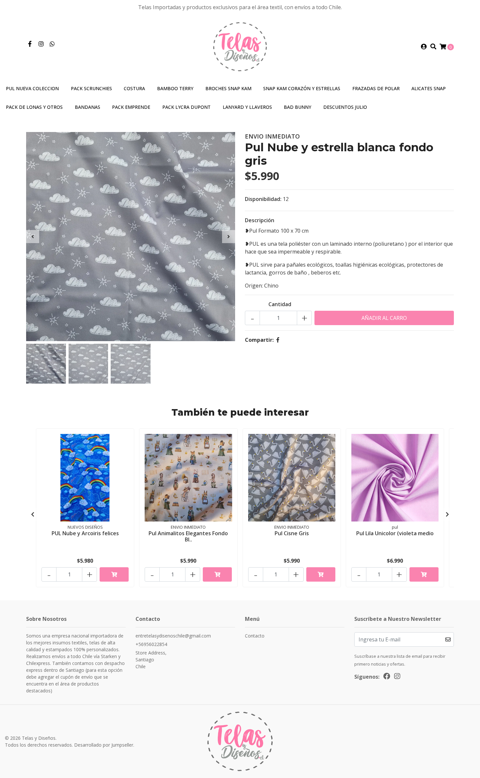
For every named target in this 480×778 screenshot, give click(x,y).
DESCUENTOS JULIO (345, 107)
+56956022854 (151, 644)
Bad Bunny (297, 107)
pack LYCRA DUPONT (186, 107)
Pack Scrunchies (91, 88)
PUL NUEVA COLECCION (32, 88)
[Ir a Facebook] (30, 44)
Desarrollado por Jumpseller (103, 745)
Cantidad (279, 304)
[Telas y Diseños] (240, 46)
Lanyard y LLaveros (247, 107)
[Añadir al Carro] (114, 574)
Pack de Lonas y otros (34, 107)
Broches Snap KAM (228, 88)
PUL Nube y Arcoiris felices (85, 533)
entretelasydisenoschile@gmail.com (173, 636)
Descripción (259, 220)
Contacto (254, 636)
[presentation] (32, 236)
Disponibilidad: (263, 199)
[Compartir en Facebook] (278, 339)
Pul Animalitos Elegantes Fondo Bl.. (188, 536)
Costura (134, 88)
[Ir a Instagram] (41, 44)
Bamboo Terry (175, 88)
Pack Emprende (131, 107)
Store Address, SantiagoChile (151, 660)
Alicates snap (428, 88)
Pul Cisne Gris (292, 533)
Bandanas (87, 107)
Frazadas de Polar (376, 88)
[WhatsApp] (52, 44)
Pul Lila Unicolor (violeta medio (395, 533)
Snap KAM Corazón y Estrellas (301, 88)
